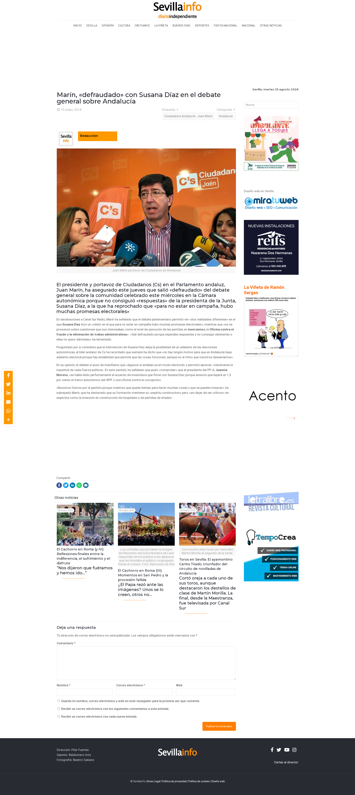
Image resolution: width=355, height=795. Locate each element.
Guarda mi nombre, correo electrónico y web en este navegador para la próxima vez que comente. (130, 701)
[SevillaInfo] (177, 10)
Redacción (89, 136)
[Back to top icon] (337, 787)
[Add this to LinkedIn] (8, 393)
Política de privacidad (174, 781)
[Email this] (8, 402)
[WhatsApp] (79, 485)
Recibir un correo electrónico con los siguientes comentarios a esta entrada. (115, 709)
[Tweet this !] (8, 384)
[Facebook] (59, 485)
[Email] (86, 485)
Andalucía (226, 116)
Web (179, 685)
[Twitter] (66, 485)
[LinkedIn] (72, 485)
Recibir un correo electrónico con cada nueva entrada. (99, 716)
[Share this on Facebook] (8, 375)
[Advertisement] (177, 58)
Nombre (63, 685)
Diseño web (218, 781)
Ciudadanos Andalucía (179, 116)
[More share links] (8, 419)
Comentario (66, 643)
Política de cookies (199, 781)
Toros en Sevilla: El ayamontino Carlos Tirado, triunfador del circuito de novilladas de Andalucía (207, 583)
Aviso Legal (153, 781)
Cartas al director (286, 762)
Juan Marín (205, 116)
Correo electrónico (130, 685)
